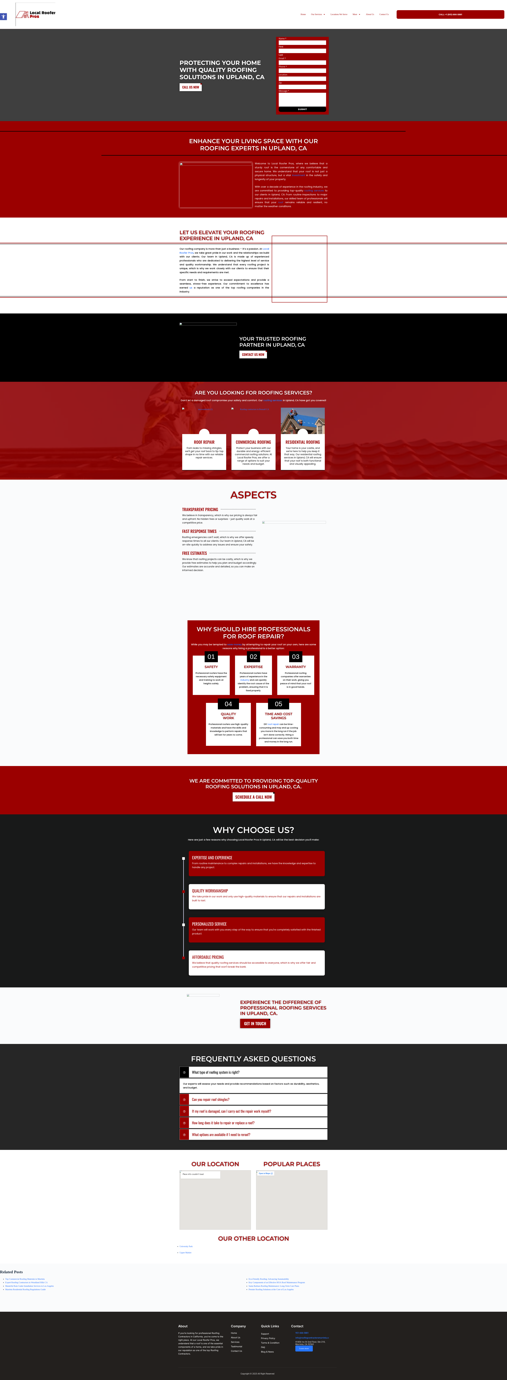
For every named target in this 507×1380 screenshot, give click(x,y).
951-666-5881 (302, 1333)
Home (303, 14)
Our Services (316, 14)
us (190, 287)
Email (282, 58)
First (281, 46)
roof (280, 202)
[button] (3, 16)
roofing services (314, 190)
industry (244, 679)
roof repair (273, 724)
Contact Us (384, 14)
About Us (370, 14)
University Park (186, 1246)
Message (284, 90)
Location (283, 74)
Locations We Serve (339, 14)
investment (298, 175)
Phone (283, 66)
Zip (280, 82)
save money (234, 644)
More (355, 14)
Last (281, 54)
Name (282, 38)
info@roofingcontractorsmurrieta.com (313, 1338)
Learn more (304, 1348)
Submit (302, 109)
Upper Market (185, 1252)
